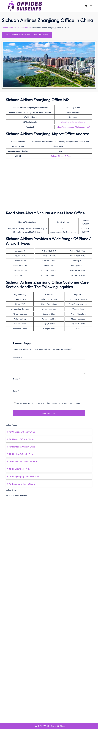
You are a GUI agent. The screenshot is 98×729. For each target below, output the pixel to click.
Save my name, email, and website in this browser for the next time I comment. (48, 403)
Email (16, 391)
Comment (18, 357)
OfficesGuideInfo (9, 27)
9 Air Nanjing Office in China (20, 454)
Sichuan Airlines (25, 27)
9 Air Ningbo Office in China (20, 439)
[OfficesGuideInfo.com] (25, 6)
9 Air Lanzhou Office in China (21, 483)
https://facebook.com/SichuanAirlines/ (73, 127)
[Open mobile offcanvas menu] (91, 6)
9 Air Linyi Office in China (19, 469)
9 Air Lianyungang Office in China (23, 476)
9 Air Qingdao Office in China (21, 431)
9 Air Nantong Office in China (21, 446)
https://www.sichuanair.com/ (73, 122)
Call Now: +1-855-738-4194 (49, 725)
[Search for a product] (86, 6)
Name (16, 379)
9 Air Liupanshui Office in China (22, 461)
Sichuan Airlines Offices (61, 156)
